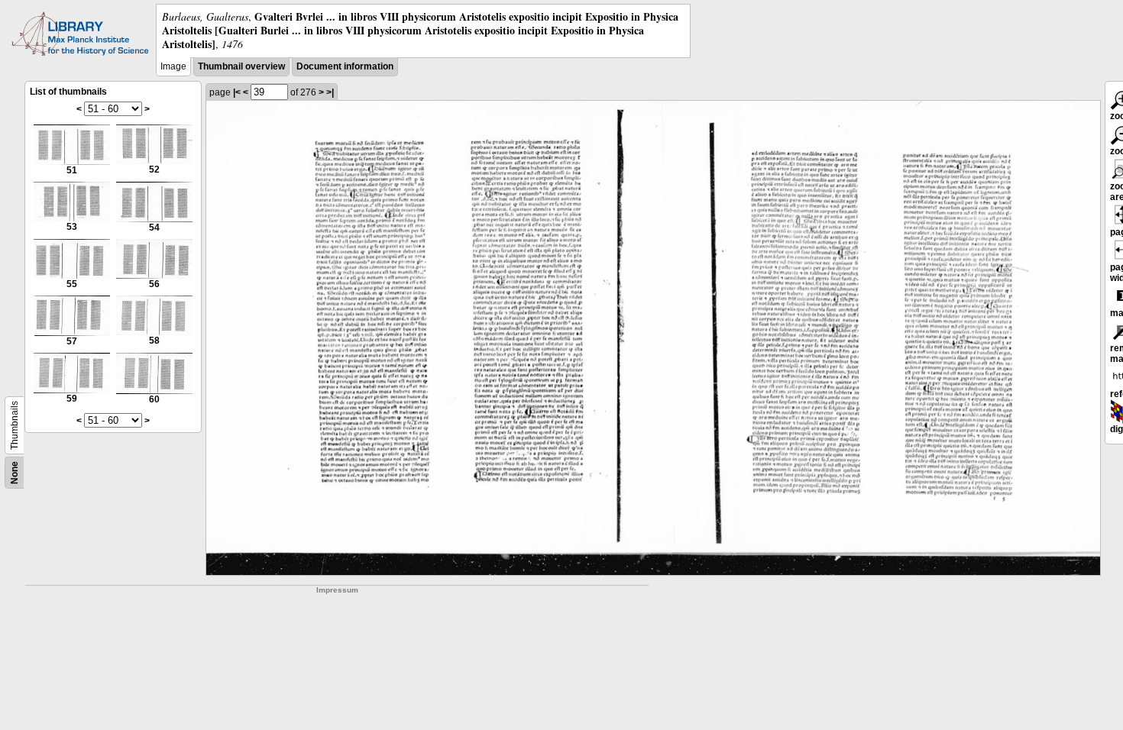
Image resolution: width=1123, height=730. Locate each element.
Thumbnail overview (241, 66)
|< (237, 92)
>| (330, 92)
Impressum (337, 590)
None (14, 472)
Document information (344, 66)
